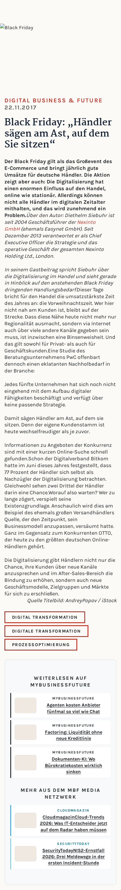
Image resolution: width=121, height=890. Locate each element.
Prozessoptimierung (41, 644)
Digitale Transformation (46, 631)
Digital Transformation (45, 617)
